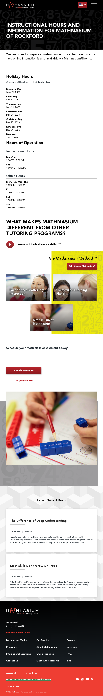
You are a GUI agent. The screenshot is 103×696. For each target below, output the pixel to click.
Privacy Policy (31, 673)
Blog (69, 661)
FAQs (69, 654)
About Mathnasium (46, 647)
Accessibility (12, 673)
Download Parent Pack (18, 633)
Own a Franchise (45, 654)
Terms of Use (12, 686)
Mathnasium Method (17, 640)
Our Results (42, 640)
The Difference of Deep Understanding (38, 520)
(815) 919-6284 (15, 626)
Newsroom (72, 647)
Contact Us (12, 661)
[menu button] (82, 4)
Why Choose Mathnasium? (82, 266)
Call (24, 381)
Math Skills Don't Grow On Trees (33, 565)
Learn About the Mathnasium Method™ (38, 244)
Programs (11, 647)
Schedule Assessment (23, 370)
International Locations (18, 654)
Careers (71, 640)
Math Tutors (47, 661)
